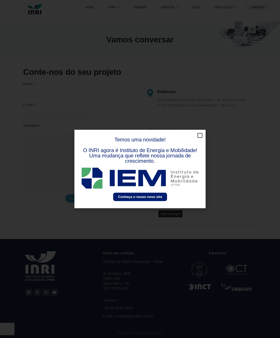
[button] (199, 135)
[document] (140, 169)
